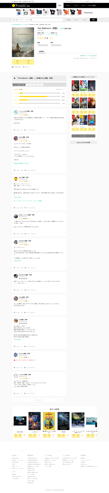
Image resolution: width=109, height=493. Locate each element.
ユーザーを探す (92, 5)
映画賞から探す (31, 468)
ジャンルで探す (31, 474)
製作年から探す (31, 470)
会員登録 (87, 1)
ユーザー (85, 19)
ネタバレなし (30, 84)
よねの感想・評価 (23, 297)
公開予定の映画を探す (33, 460)
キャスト (76, 19)
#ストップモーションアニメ (21, 200)
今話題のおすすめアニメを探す (70, 458)
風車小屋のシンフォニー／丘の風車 (49, 432)
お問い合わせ (84, 464)
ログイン (95, 1)
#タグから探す (31, 480)
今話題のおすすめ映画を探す (34, 464)
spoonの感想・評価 (24, 353)
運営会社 (83, 458)
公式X (13, 464)
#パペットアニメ (33, 200)
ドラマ (67, 5)
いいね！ (17, 130)
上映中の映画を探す (32, 458)
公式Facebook (15, 462)
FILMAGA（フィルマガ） (18, 460)
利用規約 (83, 462)
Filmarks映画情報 (16, 24)
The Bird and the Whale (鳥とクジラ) (92, 432)
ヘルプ (80, 1)
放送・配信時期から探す (68, 462)
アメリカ (47, 33)
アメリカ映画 (24, 24)
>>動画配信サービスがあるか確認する (88, 55)
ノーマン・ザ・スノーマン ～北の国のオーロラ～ (78, 432)
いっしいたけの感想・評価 (26, 111)
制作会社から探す (67, 464)
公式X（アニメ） (16, 466)
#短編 (40, 200)
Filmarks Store (15, 458)
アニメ (76, 5)
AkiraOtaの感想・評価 (25, 241)
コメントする (29, 130)
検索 (93, 19)
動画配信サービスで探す (33, 466)
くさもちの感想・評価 (25, 374)
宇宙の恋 (63, 431)
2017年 (63, 28)
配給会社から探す (32, 476)
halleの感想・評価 (24, 137)
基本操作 (14, 474)
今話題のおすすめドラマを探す (52, 458)
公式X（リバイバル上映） (18, 468)
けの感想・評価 (23, 319)
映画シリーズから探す (33, 478)
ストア (83, 5)
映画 (59, 5)
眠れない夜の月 (20, 431)
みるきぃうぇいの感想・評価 (26, 215)
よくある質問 (15, 478)
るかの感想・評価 (23, 177)
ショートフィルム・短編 (52, 34)
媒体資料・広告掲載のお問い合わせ (89, 466)
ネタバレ (39, 84)
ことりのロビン (35, 431)
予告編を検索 (17, 66)
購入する (27, 66)
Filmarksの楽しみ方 (70, 1)
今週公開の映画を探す (33, 462)
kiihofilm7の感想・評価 (25, 274)
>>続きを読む (17, 197)
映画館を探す (31, 482)
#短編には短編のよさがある (21, 163)
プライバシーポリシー (86, 460)
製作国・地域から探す (33, 472)
